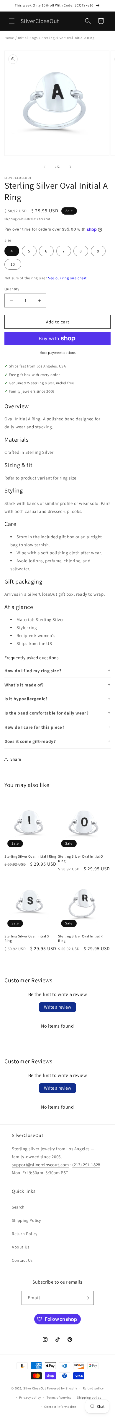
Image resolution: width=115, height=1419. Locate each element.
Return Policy (24, 1233)
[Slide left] (44, 166)
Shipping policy (89, 1397)
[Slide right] (70, 166)
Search (18, 1207)
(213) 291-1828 (86, 1164)
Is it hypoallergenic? (26, 699)
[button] (11, 20)
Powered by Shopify (62, 1388)
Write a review (57, 1007)
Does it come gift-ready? (30, 741)
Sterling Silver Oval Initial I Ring (30, 856)
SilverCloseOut (34, 1388)
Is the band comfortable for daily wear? (46, 713)
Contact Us (22, 1260)
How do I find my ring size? (32, 670)
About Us (20, 1247)
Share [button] (15, 759)
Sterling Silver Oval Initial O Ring (80, 858)
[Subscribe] (86, 1298)
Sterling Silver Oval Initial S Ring (26, 938)
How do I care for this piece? (34, 727)
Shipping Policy (26, 1220)
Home (9, 37)
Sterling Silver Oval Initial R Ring (80, 938)
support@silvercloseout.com (40, 1164)
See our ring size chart (67, 278)
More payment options (58, 352)
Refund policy (93, 1388)
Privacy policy (30, 1397)
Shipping (10, 219)
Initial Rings (28, 37)
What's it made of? (24, 685)
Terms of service (59, 1397)
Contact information (60, 1407)
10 (13, 264)
